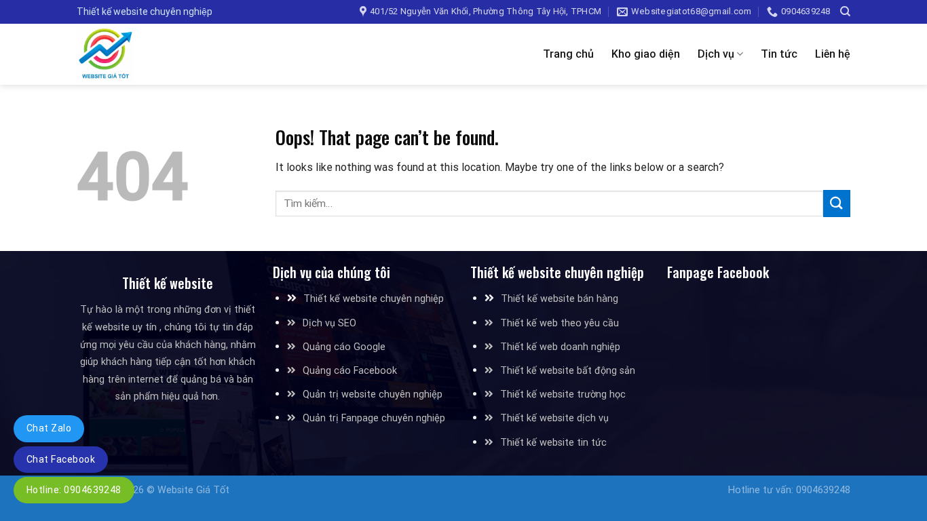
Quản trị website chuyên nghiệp (372, 394)
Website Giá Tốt (193, 490)
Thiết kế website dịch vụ (554, 418)
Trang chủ (568, 53)
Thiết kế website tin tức (553, 442)
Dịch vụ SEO (329, 323)
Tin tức (779, 53)
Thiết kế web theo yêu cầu (559, 323)
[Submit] (836, 203)
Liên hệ (832, 53)
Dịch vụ (716, 53)
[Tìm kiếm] (845, 11)
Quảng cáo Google (344, 347)
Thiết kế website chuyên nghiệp (373, 299)
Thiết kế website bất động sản (567, 371)
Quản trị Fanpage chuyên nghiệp (374, 418)
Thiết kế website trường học (563, 394)
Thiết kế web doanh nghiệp (560, 347)
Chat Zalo (48, 428)
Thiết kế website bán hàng (559, 299)
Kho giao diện (645, 53)
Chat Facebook (60, 459)
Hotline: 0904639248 (73, 489)
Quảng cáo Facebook (350, 371)
